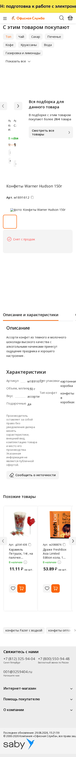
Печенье (54, 36)
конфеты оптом (60, 630)
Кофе (9, 45)
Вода (48, 45)
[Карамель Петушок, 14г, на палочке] (22, 524)
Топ (8, 36)
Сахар (35, 36)
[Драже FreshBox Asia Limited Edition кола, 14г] (56, 524)
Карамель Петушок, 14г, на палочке (21, 553)
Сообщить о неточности (35, 475)
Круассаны (29, 45)
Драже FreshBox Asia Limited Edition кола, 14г (54, 553)
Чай (21, 36)
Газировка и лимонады (22, 53)
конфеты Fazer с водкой (23, 630)
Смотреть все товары (43, 132)
